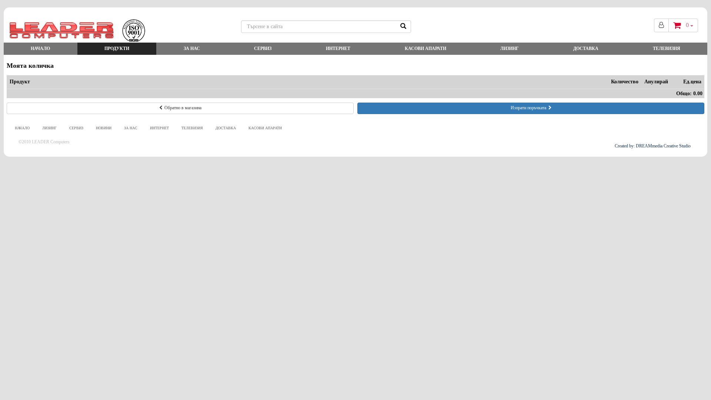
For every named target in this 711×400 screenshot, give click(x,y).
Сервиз (262, 48)
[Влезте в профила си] (661, 25)
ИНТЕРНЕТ (338, 48)
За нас (192, 48)
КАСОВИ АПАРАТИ (425, 48)
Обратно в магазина (181, 108)
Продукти (116, 48)
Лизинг (509, 48)
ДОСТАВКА (585, 48)
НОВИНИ (103, 128)
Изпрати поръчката (529, 108)
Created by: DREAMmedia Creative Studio (653, 146)
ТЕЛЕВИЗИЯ (666, 48)
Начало (40, 48)
